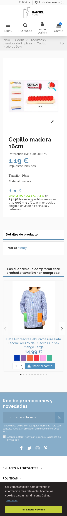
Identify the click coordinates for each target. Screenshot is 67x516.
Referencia (16, 154)
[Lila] (23, 358)
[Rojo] (36, 358)
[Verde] (50, 358)
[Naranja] (30, 358)
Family (22, 247)
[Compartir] (10, 191)
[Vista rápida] (37, 334)
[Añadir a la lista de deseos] (31, 334)
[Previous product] (61, 43)
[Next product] (63, 43)
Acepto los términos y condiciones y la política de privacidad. (34, 438)
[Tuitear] (15, 191)
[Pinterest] (20, 191)
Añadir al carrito (42, 366)
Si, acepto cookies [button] (33, 509)
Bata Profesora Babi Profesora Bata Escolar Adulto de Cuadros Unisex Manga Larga (33, 343)
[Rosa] (43, 358)
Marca (12, 247)
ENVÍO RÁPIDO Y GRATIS (27, 196)
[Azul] (17, 358)
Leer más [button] (12, 500)
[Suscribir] (59, 417)
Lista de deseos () (51, 2)
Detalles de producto (22, 234)
